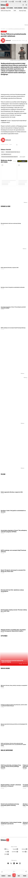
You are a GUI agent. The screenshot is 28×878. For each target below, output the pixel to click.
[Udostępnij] (26, 871)
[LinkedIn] (14, 863)
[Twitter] (11, 863)
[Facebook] (8, 863)
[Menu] (26, 5)
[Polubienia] (2, 871)
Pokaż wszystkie (22, 156)
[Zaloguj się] (23, 5)
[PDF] (17, 144)
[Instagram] (20, 863)
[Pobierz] (26, 40)
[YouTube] (17, 863)
